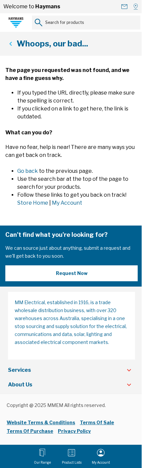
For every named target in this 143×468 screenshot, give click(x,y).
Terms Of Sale (97, 422)
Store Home (32, 203)
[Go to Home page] (16, 22)
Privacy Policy (74, 431)
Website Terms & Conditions (41, 422)
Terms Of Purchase (30, 431)
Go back (27, 171)
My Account (67, 203)
